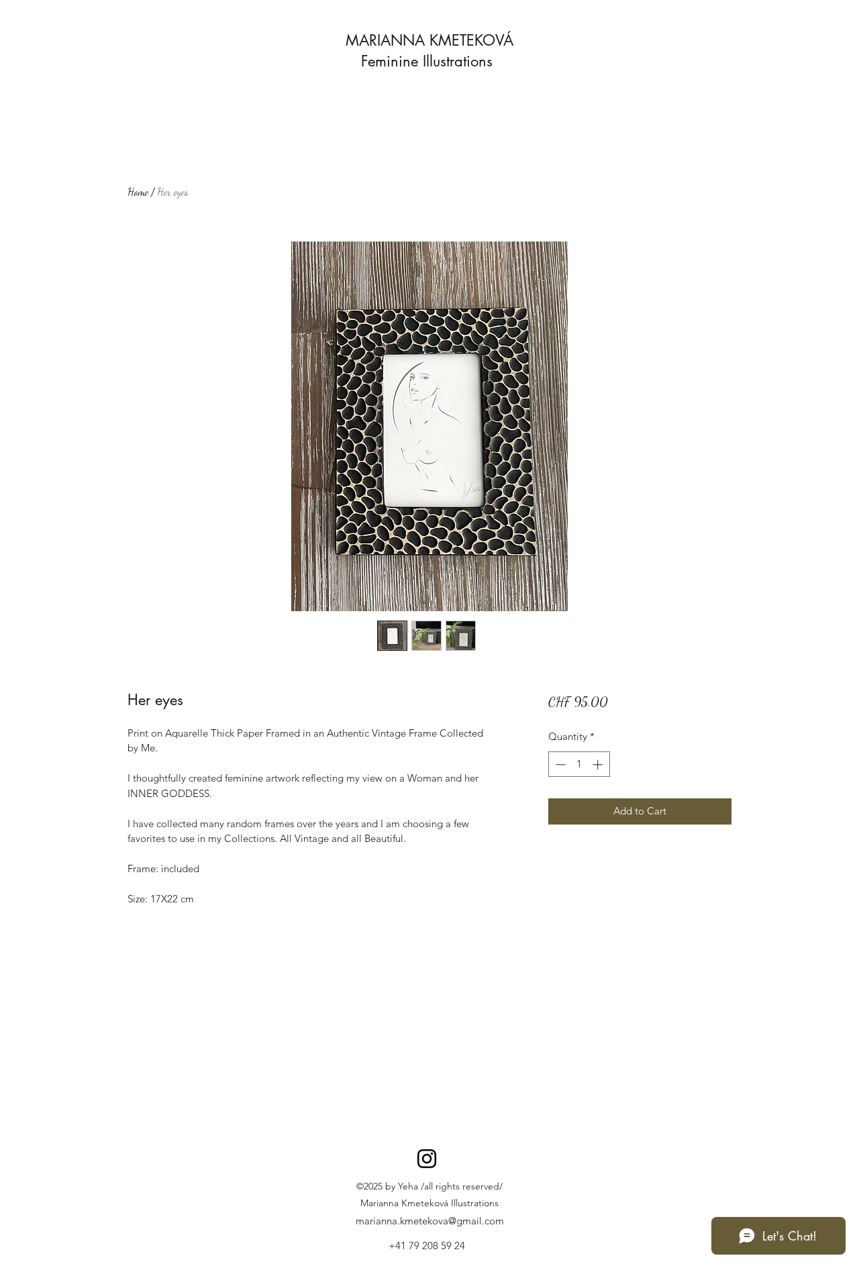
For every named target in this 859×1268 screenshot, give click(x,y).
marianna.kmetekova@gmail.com (430, 1220)
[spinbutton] (579, 764)
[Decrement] (559, 764)
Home (138, 191)
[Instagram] (427, 1158)
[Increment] (599, 764)
